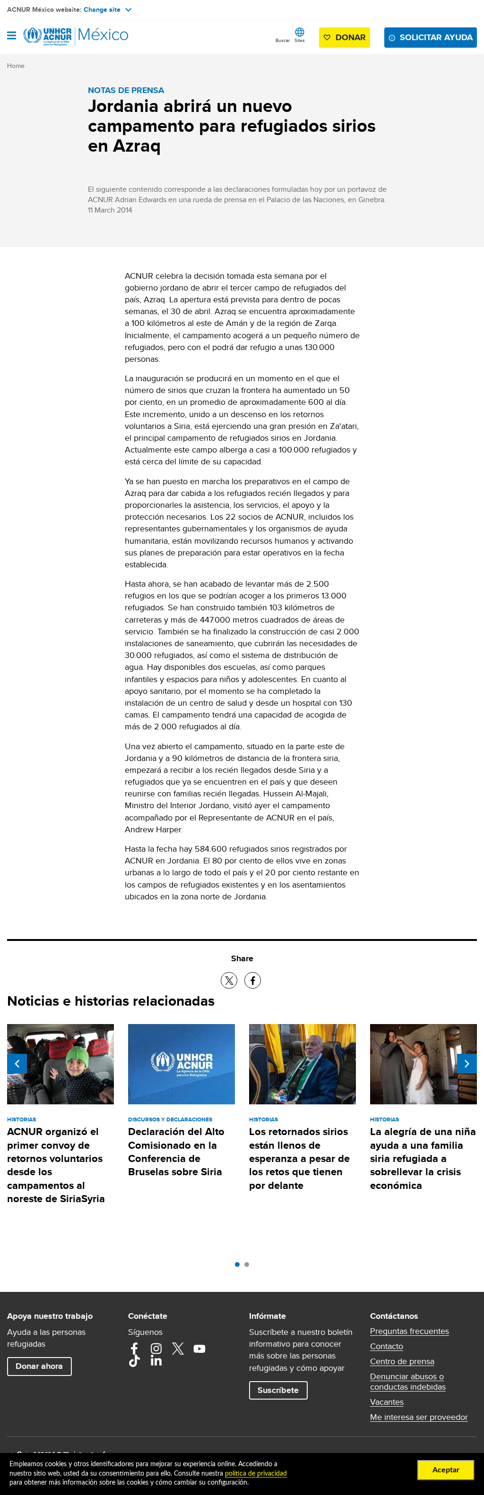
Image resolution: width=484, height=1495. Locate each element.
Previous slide (17, 1064)
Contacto (386, 1346)
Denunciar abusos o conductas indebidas (408, 1381)
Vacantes (387, 1402)
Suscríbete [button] (278, 1390)
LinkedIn (156, 1361)
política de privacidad (256, 1473)
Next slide (467, 1064)
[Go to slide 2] (249, 1267)
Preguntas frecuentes (409, 1331)
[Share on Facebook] (252, 980)
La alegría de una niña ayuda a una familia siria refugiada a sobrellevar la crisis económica (423, 1158)
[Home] (55, 37)
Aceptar (445, 1470)
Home (16, 65)
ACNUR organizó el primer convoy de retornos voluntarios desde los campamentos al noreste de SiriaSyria (56, 1165)
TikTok (134, 1361)
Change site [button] (102, 9)
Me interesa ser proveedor (419, 1417)
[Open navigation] (11, 36)
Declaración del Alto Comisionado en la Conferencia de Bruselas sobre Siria (176, 1151)
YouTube (199, 1348)
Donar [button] (351, 37)
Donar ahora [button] (39, 1366)
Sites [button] (299, 40)
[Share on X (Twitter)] (229, 980)
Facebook (134, 1348)
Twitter (178, 1348)
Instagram (156, 1348)
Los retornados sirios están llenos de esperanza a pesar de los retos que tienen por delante (299, 1158)
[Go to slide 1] (239, 1267)
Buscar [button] (283, 40)
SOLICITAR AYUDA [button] (436, 37)
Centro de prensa (402, 1361)
